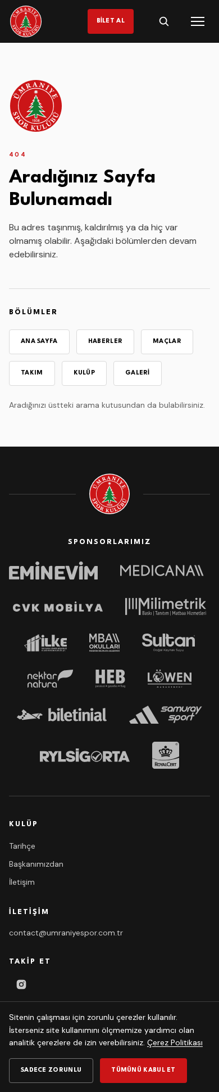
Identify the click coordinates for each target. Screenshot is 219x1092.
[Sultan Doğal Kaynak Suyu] (168, 643)
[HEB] (110, 679)
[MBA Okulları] (104, 643)
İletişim (22, 882)
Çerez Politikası (175, 1042)
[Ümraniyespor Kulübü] (26, 21)
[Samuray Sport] (165, 715)
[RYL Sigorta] (85, 755)
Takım (32, 373)
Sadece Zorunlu (51, 1070)
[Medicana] (165, 570)
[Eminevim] (53, 570)
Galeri (137, 373)
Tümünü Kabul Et (143, 1070)
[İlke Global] (45, 643)
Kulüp (84, 373)
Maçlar (167, 341)
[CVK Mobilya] (58, 607)
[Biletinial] (62, 715)
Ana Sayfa (39, 341)
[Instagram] (21, 984)
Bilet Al (111, 21)
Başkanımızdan (36, 864)
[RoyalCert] (165, 755)
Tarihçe (22, 846)
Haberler (105, 341)
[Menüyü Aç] (197, 21)
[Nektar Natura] (50, 679)
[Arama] (164, 21)
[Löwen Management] (169, 679)
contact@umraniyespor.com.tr (66, 933)
